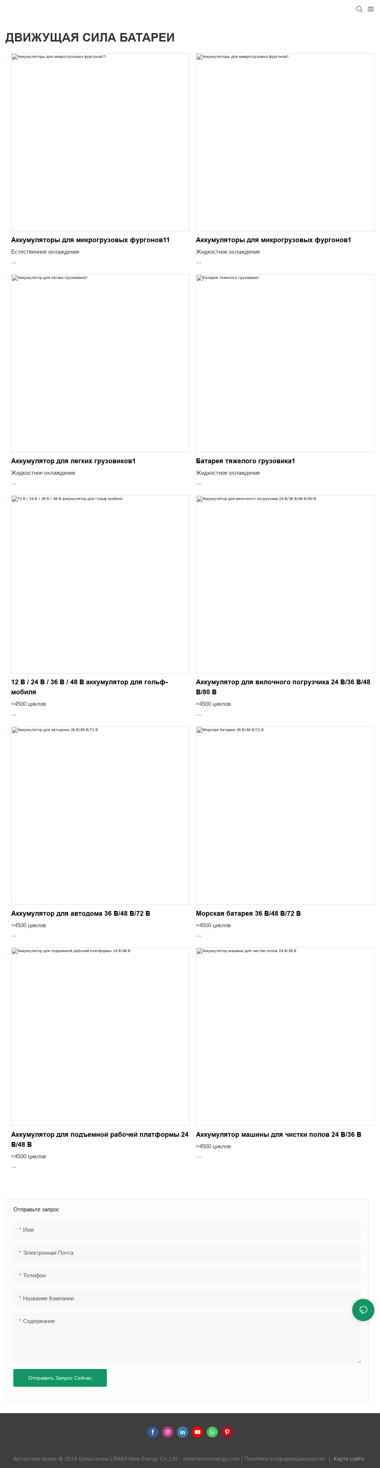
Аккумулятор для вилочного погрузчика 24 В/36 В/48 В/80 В (283, 687)
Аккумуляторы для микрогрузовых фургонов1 (273, 240)
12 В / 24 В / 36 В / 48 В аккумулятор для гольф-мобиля (89, 687)
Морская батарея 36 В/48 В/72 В (248, 913)
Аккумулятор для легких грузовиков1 (73, 461)
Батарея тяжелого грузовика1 (245, 461)
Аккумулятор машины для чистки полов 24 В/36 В (278, 1134)
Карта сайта (350, 1458)
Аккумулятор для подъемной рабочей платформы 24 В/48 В (100, 1139)
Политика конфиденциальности (285, 1458)
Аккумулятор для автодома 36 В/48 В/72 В (80, 913)
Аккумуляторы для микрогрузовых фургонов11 (90, 240)
